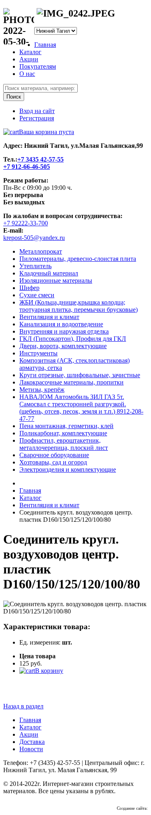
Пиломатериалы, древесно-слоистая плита (77, 258)
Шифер (29, 287)
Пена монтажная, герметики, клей (66, 425)
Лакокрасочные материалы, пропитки (71, 382)
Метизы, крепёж (41, 389)
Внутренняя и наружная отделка (64, 331)
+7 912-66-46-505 (26, 166)
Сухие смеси (36, 295)
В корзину (49, 670)
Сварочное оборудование (54, 455)
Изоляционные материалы (55, 280)
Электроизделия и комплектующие (67, 469)
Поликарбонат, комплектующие (63, 433)
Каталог (30, 51)
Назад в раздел (23, 706)
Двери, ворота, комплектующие (63, 345)
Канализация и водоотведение (61, 324)
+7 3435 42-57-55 (40, 159)
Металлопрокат (40, 251)
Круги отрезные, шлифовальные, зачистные (79, 375)
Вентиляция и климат (49, 316)
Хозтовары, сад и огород (53, 462)
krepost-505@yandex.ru (34, 237)
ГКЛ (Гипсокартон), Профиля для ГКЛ (72, 338)
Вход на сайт (37, 110)
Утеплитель (35, 266)
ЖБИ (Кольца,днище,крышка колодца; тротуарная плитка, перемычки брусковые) (78, 306)
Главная (45, 44)
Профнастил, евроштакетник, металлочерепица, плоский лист (63, 444)
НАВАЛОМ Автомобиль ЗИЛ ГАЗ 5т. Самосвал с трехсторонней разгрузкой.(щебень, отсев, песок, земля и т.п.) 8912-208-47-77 (81, 407)
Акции (28, 59)
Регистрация (36, 118)
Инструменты (38, 353)
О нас (27, 73)
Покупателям (37, 66)
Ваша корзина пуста (46, 131)
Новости (31, 749)
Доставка (32, 741)
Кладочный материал (48, 273)
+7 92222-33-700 (25, 223)
